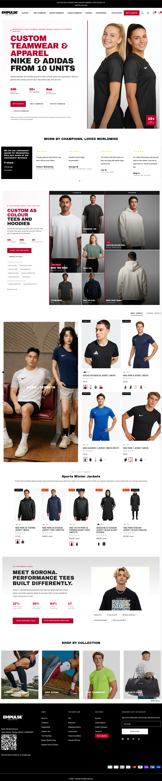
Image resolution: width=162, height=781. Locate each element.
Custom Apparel (100, 722)
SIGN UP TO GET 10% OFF (3, 403)
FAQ (69, 718)
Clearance (98, 731)
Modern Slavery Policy (48, 740)
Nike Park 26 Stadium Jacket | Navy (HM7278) (53, 529)
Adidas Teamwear (57, 104)
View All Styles (15, 256)
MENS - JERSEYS (40, 387)
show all (81, 550)
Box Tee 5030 (12, 265)
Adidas (88, 372)
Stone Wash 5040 (25, 269)
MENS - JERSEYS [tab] (137, 313)
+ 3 (145, 387)
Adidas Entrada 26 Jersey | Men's (99, 375)
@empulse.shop (12, 289)
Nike (128, 372)
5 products (40, 391)
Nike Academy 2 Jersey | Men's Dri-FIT (101, 448)
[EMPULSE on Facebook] (123, 738)
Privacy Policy (72, 731)
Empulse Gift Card (74, 740)
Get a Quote (18, 104)
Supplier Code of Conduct (49, 744)
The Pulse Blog (46, 736)
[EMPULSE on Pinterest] (128, 738)
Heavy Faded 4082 (13, 277)
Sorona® (98, 718)
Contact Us (45, 722)
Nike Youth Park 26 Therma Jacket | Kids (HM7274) (79, 530)
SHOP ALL (41, 397)
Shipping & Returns (74, 727)
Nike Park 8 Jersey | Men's (135, 375)
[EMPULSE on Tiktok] (139, 738)
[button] (142, 13)
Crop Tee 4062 (12, 269)
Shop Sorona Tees (25, 621)
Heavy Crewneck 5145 (30, 284)
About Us (44, 718)
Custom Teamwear (101, 727)
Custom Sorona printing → (57, 621)
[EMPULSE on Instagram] (134, 738)
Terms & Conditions (74, 736)
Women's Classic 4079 (28, 273)
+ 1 (105, 460)
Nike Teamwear (36, 104)
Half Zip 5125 (26, 277)
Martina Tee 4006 (13, 273)
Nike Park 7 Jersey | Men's (135, 448)
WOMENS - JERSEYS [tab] (153, 313)
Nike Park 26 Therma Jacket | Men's (25, 529)
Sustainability (45, 727)
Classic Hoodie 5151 (14, 284)
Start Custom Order (19, 250)
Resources (71, 722)
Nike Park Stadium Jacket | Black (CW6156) (135, 529)
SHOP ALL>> (155, 700)
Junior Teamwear (21, 111)
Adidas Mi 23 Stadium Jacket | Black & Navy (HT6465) (107, 530)
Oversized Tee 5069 (26, 265)
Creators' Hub (45, 731)
